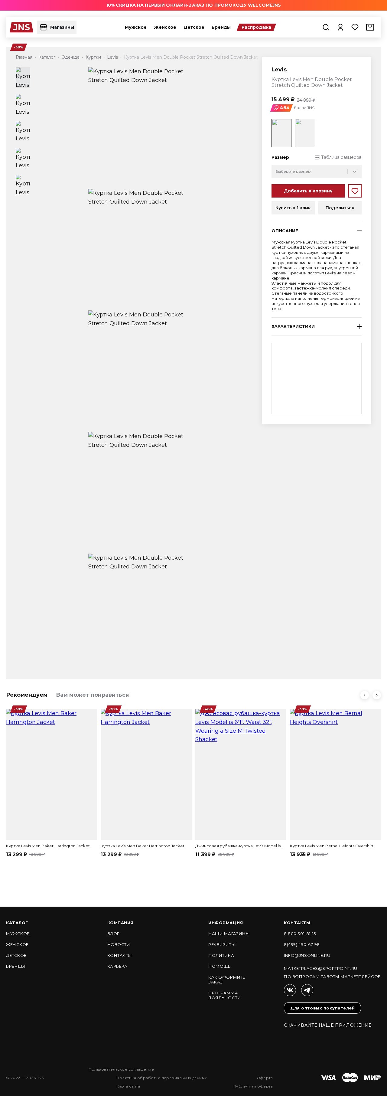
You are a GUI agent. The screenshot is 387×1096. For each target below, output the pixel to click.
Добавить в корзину (308, 191)
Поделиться (340, 208)
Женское (165, 27)
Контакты (119, 955)
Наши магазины (229, 933)
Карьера (117, 966)
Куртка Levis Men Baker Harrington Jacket (48, 845)
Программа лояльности (224, 995)
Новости (118, 944)
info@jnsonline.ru (307, 955)
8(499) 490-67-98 (302, 944)
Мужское (136, 27)
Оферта (265, 1077)
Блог (113, 933)
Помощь (219, 966)
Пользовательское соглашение (121, 1069)
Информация (225, 922)
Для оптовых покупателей (322, 1008)
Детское (194, 27)
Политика (221, 955)
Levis (279, 70)
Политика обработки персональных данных (161, 1077)
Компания (120, 922)
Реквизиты (222, 944)
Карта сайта (128, 1086)
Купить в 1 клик (293, 208)
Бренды (221, 27)
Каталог (17, 922)
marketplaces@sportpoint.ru (320, 968)
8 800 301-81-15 (300, 933)
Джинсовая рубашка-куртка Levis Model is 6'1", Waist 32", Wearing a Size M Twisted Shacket (240, 845)
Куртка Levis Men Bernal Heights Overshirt (331, 845)
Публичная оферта (253, 1086)
